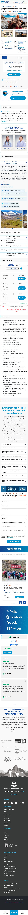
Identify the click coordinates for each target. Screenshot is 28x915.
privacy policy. (10, 537)
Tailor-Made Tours (7, 855)
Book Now (21, 278)
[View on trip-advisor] (14, 674)
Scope (5, 870)
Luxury (5, 840)
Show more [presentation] (3, 121)
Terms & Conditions (9, 902)
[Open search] (22, 2)
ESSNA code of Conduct (9, 875)
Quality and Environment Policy (10, 868)
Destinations (9, 6)
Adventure (6, 832)
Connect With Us (14, 541)
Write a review (7, 652)
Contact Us (6, 877)
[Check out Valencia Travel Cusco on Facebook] (5, 803)
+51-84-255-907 (13, 883)
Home (2, 6)
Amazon (5, 816)
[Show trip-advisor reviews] (14, 637)
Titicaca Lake (6, 818)
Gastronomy (6, 835)
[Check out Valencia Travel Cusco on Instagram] (8, 803)
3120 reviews (16, 11)
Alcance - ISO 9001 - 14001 (9, 871)
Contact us (16, 902)
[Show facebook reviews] (14, 644)
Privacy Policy (7, 864)
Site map (21, 902)
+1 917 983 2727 (11, 490)
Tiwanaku (6, 823)
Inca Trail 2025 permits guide (10, 866)
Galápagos (6, 825)
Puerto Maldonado (7, 821)
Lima (5, 813)
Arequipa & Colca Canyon (9, 809)
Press (5, 862)
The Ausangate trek (6, 111)
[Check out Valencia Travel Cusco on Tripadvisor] (20, 803)
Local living (6, 839)
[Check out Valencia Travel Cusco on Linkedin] (16, 803)
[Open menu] (26, 2)
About (5, 857)
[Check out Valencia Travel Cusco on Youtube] (23, 803)
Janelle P (5, 681)
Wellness (6, 837)
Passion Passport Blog (8, 861)
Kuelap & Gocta (7, 820)
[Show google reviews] (14, 641)
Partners (5, 873)
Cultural (5, 833)
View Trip (19, 597)
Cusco (5, 811)
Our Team (6, 859)
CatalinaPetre (6, 658)
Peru (16, 6)
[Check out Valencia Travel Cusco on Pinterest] (12, 803)
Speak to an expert (22, 489)
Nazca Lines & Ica (7, 814)
